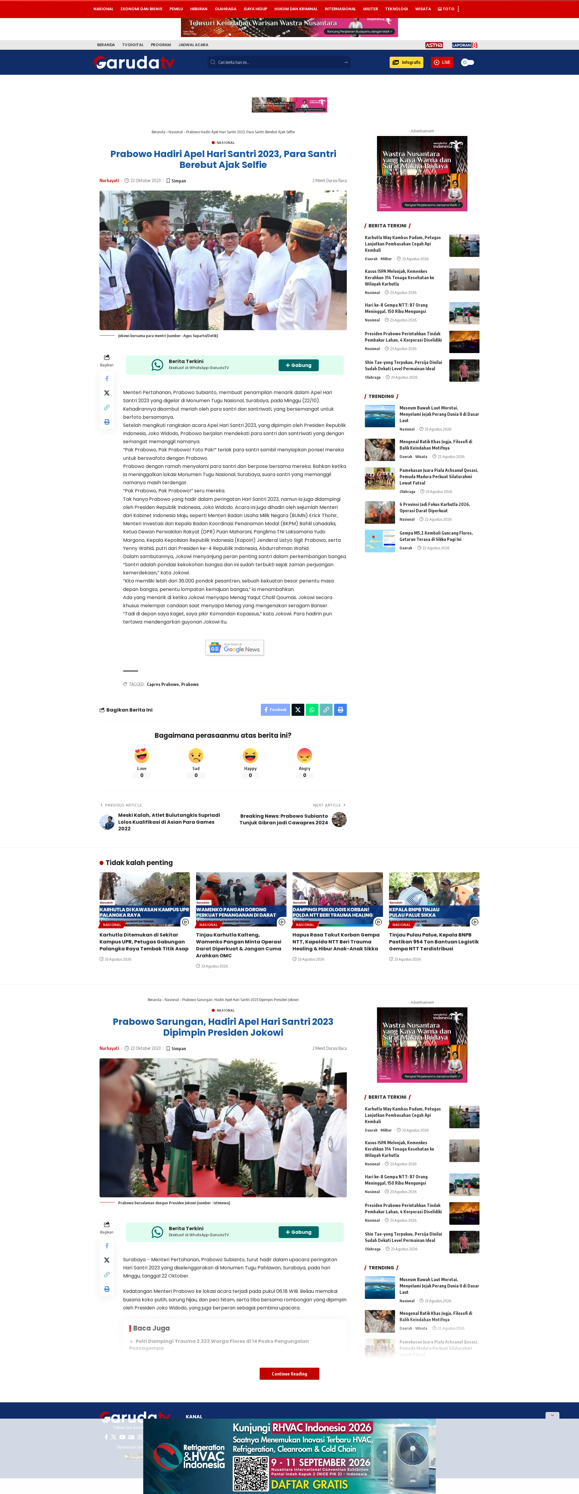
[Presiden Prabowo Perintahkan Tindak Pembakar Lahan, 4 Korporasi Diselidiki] (464, 342)
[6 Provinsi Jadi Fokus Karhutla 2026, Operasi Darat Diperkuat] (380, 512)
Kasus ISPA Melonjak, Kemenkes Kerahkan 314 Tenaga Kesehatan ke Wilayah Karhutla (399, 278)
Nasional (176, 131)
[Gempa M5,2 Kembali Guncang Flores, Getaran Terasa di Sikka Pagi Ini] (380, 541)
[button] (406, 62)
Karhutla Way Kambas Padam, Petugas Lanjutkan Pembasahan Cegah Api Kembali (403, 244)
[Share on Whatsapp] (312, 710)
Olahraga (373, 377)
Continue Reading (289, 1373)
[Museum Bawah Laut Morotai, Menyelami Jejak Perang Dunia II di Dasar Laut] (380, 416)
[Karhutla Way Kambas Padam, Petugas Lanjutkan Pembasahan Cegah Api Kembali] (464, 245)
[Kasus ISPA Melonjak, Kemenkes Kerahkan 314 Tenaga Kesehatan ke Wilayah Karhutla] (464, 279)
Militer (386, 258)
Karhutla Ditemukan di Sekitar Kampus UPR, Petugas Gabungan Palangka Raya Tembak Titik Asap (144, 941)
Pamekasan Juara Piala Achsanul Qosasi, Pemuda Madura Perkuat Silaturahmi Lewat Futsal (439, 477)
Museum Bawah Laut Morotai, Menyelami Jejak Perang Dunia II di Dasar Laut (439, 414)
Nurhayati (109, 180)
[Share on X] (107, 393)
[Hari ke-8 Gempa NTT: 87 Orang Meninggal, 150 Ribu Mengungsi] (464, 313)
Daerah (371, 258)
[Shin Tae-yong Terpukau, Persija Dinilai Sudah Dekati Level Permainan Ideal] (464, 370)
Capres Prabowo (163, 684)
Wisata (421, 456)
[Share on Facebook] (107, 378)
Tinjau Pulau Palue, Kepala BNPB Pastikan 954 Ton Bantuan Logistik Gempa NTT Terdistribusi (434, 941)
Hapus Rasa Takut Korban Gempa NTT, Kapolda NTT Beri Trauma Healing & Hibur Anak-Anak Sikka (336, 941)
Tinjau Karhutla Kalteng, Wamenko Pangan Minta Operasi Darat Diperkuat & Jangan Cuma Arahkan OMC (238, 945)
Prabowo (190, 684)
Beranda (158, 131)
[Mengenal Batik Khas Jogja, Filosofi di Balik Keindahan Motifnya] (380, 450)
